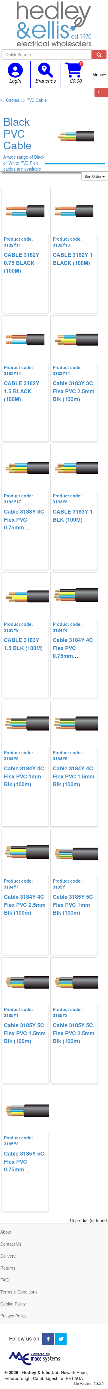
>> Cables (10, 100)
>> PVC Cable (33, 100)
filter (101, 92)
